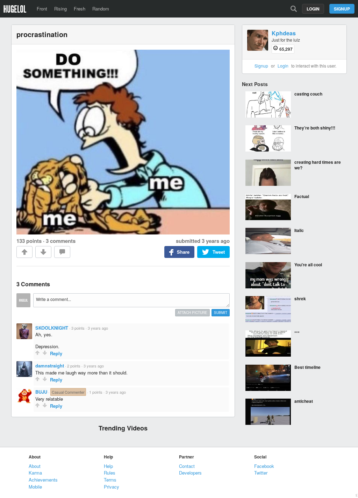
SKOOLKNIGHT (51, 327)
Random (100, 8)
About (35, 466)
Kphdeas (284, 33)
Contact (187, 466)
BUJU (41, 391)
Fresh (79, 8)
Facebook (264, 466)
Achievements (43, 479)
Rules (109, 472)
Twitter (260, 472)
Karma (35, 472)
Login (313, 9)
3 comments (61, 241)
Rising (60, 8)
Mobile (35, 486)
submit (220, 312)
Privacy (111, 486)
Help (108, 466)
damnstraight (49, 365)
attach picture (192, 312)
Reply (56, 353)
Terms (110, 479)
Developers (190, 472)
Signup (342, 9)
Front (42, 8)
